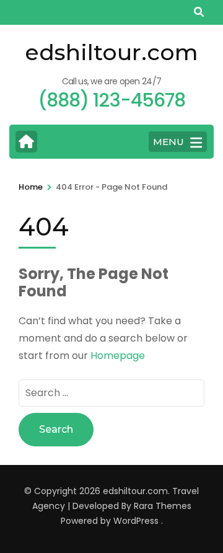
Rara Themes (162, 506)
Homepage (117, 355)
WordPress (136, 521)
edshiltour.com (111, 52)
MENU (168, 142)
